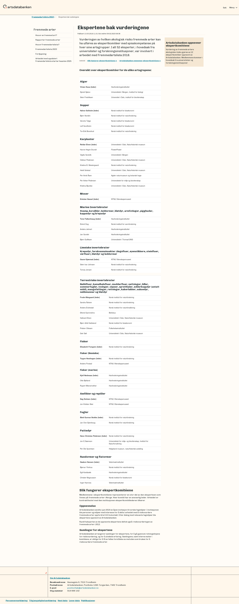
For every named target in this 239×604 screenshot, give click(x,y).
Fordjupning (40, 54)
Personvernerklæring (17, 600)
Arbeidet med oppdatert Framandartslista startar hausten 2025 (53, 59)
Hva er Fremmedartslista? (47, 45)
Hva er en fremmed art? (46, 35)
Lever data (74, 600)
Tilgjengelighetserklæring (42, 600)
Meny (233, 7)
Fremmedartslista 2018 (43, 17)
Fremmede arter (45, 29)
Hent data (62, 600)
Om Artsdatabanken (60, 578)
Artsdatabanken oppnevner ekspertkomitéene (139, 61)
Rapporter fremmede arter (47, 40)
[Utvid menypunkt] (71, 45)
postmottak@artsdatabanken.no (83, 588)
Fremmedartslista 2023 (46, 49)
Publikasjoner (88, 600)
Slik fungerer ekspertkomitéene (101, 61)
